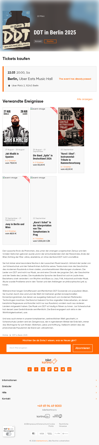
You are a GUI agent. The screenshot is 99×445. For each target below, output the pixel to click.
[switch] (8, 433)
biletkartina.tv (49, 410)
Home (5, 335)
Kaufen (50, 41)
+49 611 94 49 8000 (49, 406)
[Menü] (13, 427)
